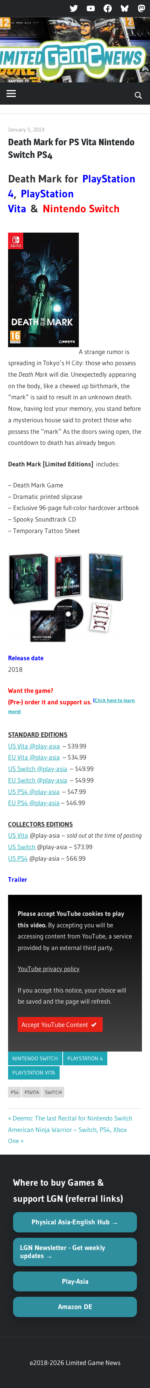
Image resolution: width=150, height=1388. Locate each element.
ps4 (15, 1092)
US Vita (18, 835)
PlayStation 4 (85, 1058)
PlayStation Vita (33, 1072)
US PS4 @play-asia (34, 792)
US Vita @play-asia (34, 746)
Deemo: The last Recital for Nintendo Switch (72, 1118)
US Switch (21, 847)
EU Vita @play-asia (34, 757)
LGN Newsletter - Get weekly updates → (62, 1252)
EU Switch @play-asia (37, 780)
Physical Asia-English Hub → (75, 1222)
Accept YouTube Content (55, 1024)
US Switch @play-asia (37, 769)
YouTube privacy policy (49, 969)
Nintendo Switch (35, 1058)
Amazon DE (75, 1307)
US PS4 (18, 858)
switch (53, 1092)
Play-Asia (75, 1281)
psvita (32, 1092)
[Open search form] (138, 94)
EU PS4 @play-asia (34, 803)
